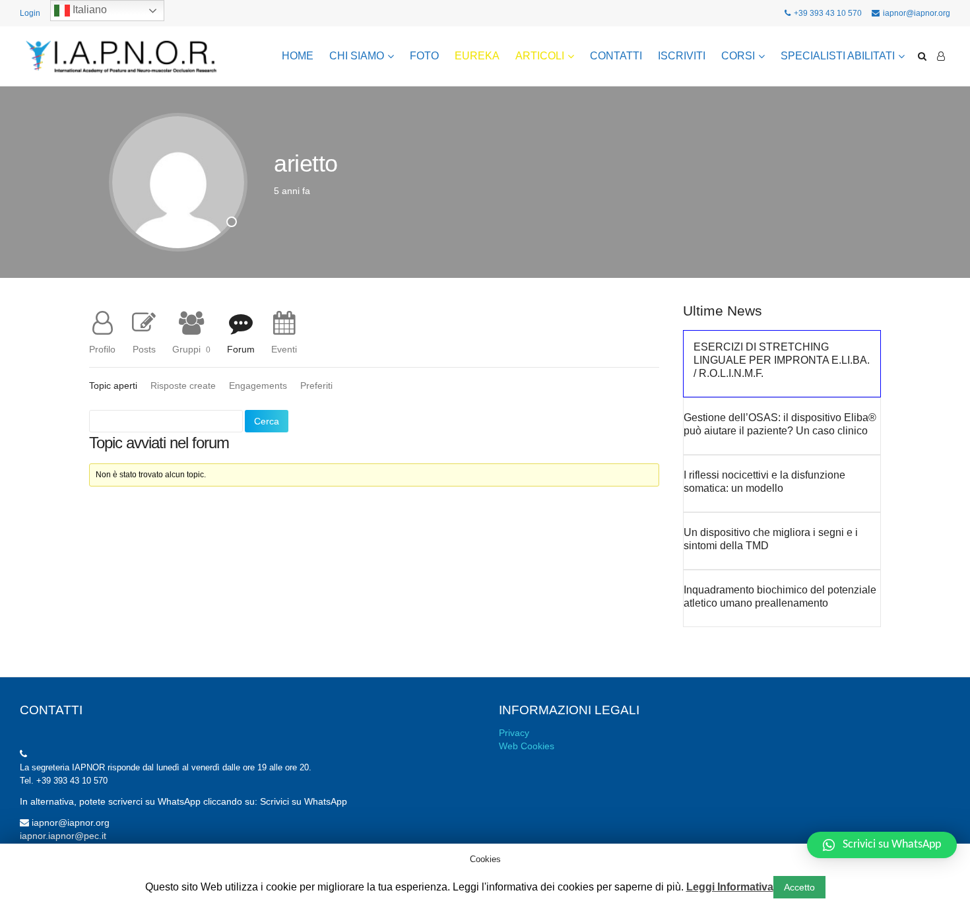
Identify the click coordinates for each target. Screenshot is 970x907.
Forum (241, 349)
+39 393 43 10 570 (828, 13)
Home (297, 55)
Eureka (477, 55)
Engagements (258, 385)
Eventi (284, 349)
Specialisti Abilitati (838, 55)
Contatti (616, 55)
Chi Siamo (356, 55)
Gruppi (191, 349)
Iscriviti (681, 55)
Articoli (539, 55)
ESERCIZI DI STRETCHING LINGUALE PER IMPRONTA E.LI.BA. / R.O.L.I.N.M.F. (782, 360)
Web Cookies (526, 746)
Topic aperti (113, 385)
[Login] (941, 56)
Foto (424, 55)
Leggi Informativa (729, 886)
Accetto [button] (799, 887)
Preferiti (316, 385)
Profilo (102, 349)
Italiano (88, 9)
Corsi (738, 55)
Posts (144, 349)
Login (30, 13)
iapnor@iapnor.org (916, 13)
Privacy (514, 732)
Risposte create (183, 385)
